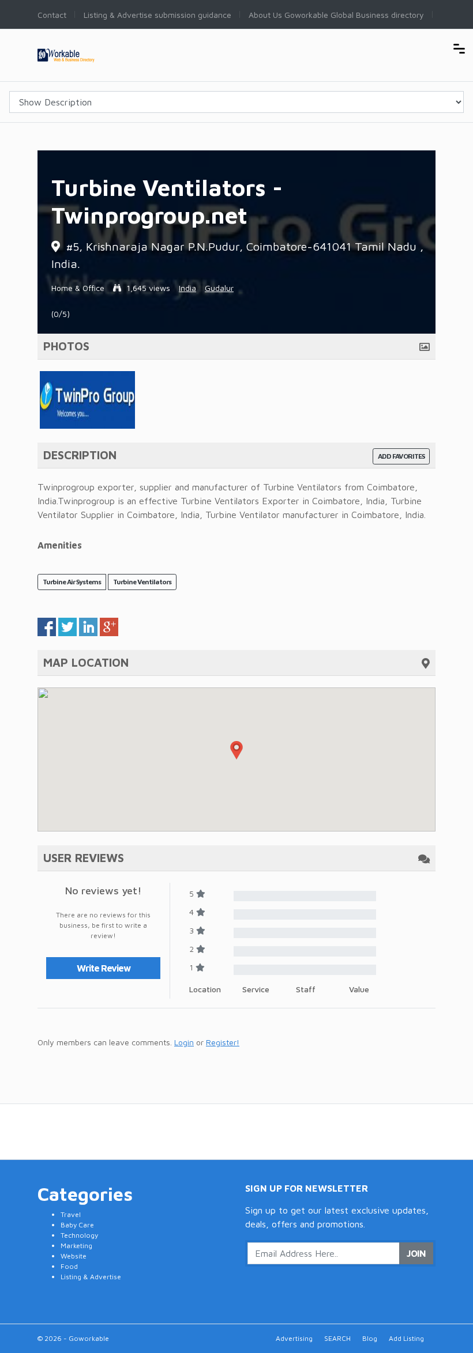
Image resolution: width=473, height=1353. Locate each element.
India (187, 288)
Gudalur (219, 288)
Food (69, 1266)
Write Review (103, 968)
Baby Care (77, 1224)
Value (359, 989)
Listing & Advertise (91, 1276)
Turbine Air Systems (72, 581)
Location (205, 989)
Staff (306, 989)
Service (255, 989)
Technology (79, 1235)
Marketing (76, 1245)
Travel (71, 1214)
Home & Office (77, 288)
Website (74, 1256)
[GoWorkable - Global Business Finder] (80, 54)
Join (416, 1253)
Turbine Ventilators (142, 581)
